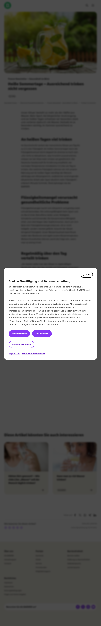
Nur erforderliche (19, 333)
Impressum (14, 353)
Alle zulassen (42, 333)
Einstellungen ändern (21, 344)
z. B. (75, 307)
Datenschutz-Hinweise (33, 353)
